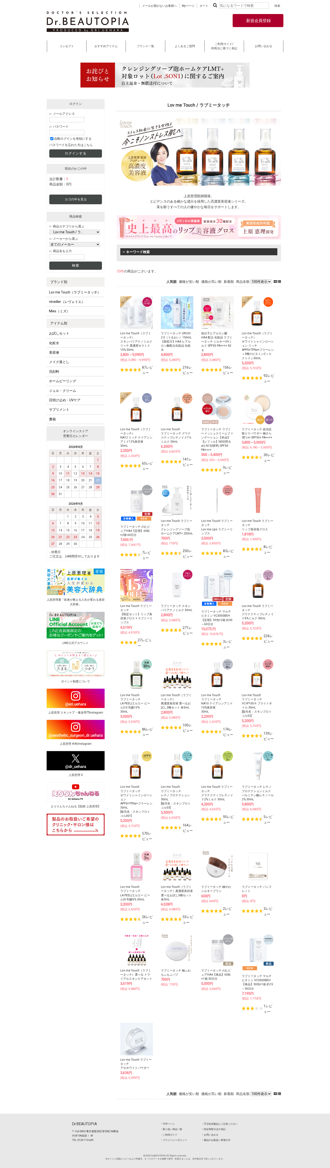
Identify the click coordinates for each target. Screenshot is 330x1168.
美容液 (54, 352)
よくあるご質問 (185, 46)
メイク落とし (59, 362)
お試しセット (59, 333)
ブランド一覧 (145, 46)
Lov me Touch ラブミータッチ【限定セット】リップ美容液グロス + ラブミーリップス (136, 614)
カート (204, 5)
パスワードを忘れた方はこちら (71, 145)
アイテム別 (58, 323)
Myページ (188, 5)
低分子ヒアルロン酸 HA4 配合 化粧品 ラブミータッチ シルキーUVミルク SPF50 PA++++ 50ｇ (216, 342)
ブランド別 (58, 282)
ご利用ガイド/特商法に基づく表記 (224, 46)
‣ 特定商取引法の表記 (214, 1129)
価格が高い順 (211, 282)
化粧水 (54, 343)
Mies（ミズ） (59, 311)
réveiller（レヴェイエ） (67, 302)
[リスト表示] (279, 282)
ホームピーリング (62, 381)
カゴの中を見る (76, 199)
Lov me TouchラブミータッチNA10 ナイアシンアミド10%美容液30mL (217, 704)
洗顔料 (54, 371)
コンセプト (66, 46)
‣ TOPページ (168, 1124)
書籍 (52, 419)
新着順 (229, 282)
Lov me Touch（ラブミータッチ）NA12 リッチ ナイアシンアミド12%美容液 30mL (136, 438)
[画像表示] (276, 282)
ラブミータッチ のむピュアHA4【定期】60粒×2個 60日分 (135, 531)
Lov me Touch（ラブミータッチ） (75, 292)
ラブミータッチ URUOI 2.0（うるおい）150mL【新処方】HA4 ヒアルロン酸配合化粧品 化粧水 (176, 342)
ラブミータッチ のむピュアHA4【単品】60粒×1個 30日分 (216, 974)
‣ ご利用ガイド (169, 1134)
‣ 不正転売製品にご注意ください (220, 1124)
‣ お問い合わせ (210, 1134)
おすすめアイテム (106, 46)
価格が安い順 (189, 282)
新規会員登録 (258, 20)
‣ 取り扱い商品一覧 (171, 1129)
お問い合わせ (263, 46)
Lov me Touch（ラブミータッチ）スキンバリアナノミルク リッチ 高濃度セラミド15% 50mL (136, 342)
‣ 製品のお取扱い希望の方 (216, 1140)
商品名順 (243, 282)
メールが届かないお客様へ (159, 5)
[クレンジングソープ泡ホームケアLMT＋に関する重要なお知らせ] (165, 75)
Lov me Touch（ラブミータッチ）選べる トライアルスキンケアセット (136, 974)
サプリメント (59, 409)
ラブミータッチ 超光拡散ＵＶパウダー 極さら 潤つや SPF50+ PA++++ (257, 433)
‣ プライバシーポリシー (174, 1140)
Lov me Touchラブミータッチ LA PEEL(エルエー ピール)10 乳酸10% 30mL (135, 704)
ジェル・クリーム (62, 391)
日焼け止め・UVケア (64, 400)
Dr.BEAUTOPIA (84, 1124)
